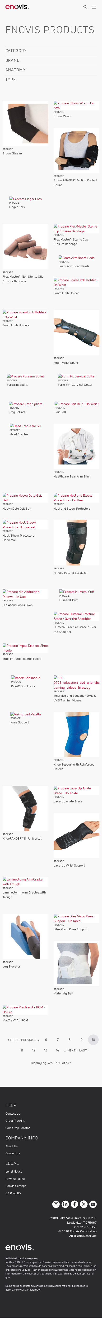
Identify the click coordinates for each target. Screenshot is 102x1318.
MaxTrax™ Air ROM (15, 1020)
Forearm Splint (17, 385)
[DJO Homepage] (17, 7)
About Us (11, 1146)
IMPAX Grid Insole (23, 686)
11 (24, 1050)
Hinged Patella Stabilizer (71, 573)
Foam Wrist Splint (66, 363)
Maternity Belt (63, 993)
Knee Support (19, 722)
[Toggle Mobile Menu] (94, 7)
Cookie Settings (15, 1186)
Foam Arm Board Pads (74, 266)
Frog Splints (17, 412)
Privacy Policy (15, 1179)
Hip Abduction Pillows (17, 605)
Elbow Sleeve (12, 153)
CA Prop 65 (13, 1193)
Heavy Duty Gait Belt (17, 509)
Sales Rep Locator (17, 1128)
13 (47, 1050)
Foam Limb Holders (16, 325)
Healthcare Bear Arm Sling (72, 476)
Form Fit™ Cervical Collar (75, 385)
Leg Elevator (11, 966)
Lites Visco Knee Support (71, 929)
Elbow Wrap (62, 116)
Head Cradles (19, 434)
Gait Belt (60, 412)
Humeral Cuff (68, 600)
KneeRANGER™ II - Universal (22, 838)
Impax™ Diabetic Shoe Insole (22, 659)
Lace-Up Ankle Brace (68, 801)
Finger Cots (17, 207)
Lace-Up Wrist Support (69, 865)
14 (59, 1050)
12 (35, 1050)
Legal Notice (13, 1171)
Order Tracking (15, 1121)
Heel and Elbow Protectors (72, 509)
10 (95, 1041)
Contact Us (12, 1114)
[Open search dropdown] (85, 11)
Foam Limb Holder (66, 293)
